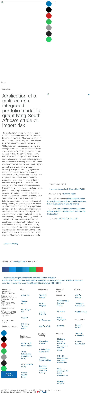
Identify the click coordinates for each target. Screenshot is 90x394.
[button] (5, 269)
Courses (60, 326)
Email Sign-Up (26, 310)
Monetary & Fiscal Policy (26, 344)
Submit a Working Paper (25, 326)
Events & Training (41, 335)
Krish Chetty (69, 189)
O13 (71, 219)
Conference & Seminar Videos (63, 303)
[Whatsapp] (49, 39)
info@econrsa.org (9, 326)
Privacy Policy (78, 326)
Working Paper (19, 261)
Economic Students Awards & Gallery (43, 369)
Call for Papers (78, 296)
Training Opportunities (45, 359)
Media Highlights (61, 318)
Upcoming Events (43, 342)
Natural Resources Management (60, 211)
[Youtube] (49, 16)
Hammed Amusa (56, 189)
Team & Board (24, 302)
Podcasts (61, 311)
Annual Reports (42, 313)
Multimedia (60, 295)
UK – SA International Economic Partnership (62, 359)
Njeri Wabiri (80, 189)
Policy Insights (42, 304)
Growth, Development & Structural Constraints (66, 201)
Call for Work (44, 326)
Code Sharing (81, 312)
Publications (6, 89)
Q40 (75, 219)
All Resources (44, 320)
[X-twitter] (49, 10)
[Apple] (49, 28)
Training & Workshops (80, 304)
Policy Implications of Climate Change (63, 204)
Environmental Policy (76, 198)
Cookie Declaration (80, 343)
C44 (59, 219)
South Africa (80, 211)
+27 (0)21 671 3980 (8, 321)
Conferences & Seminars (44, 350)
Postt (44, 392)
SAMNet (77, 289)
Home (3, 82)
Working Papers (42, 296)
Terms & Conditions (79, 334)
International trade (77, 209)
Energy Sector (63, 209)
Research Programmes (25, 337)
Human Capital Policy (24, 375)
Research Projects (61, 382)
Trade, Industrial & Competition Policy (26, 355)
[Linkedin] (49, 4)
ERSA (22, 289)
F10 (63, 219)
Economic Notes (60, 290)
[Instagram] (49, 34)
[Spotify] (49, 22)
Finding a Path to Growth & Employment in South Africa (62, 344)
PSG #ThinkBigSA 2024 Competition (62, 372)
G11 (67, 219)
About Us (25, 295)
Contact (24, 318)
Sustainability (52, 214)
